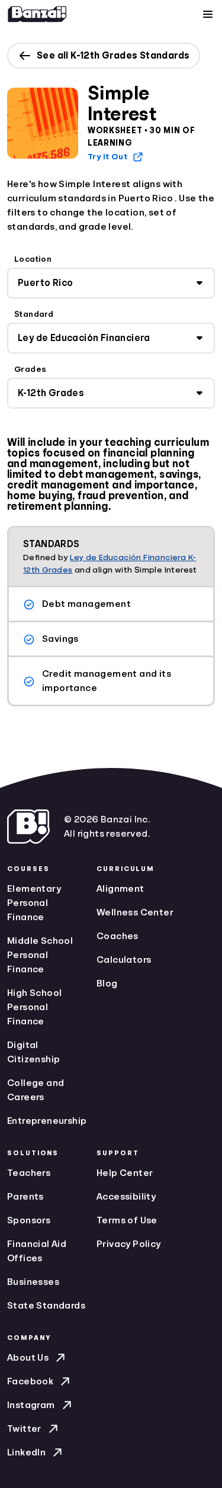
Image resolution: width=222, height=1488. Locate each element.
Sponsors (28, 1220)
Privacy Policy (128, 1244)
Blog (107, 983)
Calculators (123, 960)
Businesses (33, 1282)
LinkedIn (26, 1452)
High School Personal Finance (34, 1007)
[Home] (37, 14)
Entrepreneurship (46, 1121)
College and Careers (35, 1090)
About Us (28, 1357)
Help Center (124, 1173)
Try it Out (107, 156)
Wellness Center (134, 912)
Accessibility (126, 1196)
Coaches (117, 936)
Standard (33, 314)
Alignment (120, 889)
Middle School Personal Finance (40, 955)
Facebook (30, 1381)
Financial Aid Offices (36, 1251)
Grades (30, 369)
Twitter (24, 1429)
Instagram (31, 1405)
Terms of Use (126, 1220)
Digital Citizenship (33, 1052)
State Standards (46, 1305)
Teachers (28, 1173)
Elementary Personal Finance (34, 903)
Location (33, 259)
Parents (25, 1196)
